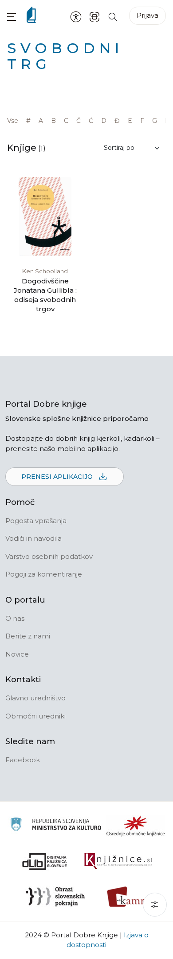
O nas (14, 618)
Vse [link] (12, 121)
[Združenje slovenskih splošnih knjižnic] (118, 861)
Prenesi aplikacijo (57, 477)
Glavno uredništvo (35, 698)
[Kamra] (128, 897)
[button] (11, 16)
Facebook (22, 760)
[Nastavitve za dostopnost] (76, 16)
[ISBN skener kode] (94, 16)
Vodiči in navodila (33, 538)
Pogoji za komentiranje (43, 574)
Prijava (147, 15)
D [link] (103, 121)
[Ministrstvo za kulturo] (56, 825)
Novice (17, 654)
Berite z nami (27, 636)
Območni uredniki (35, 716)
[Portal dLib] (44, 861)
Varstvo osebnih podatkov (49, 556)
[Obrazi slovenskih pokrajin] (55, 897)
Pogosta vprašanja (36, 520)
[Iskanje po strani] (112, 16)
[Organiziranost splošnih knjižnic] (135, 826)
